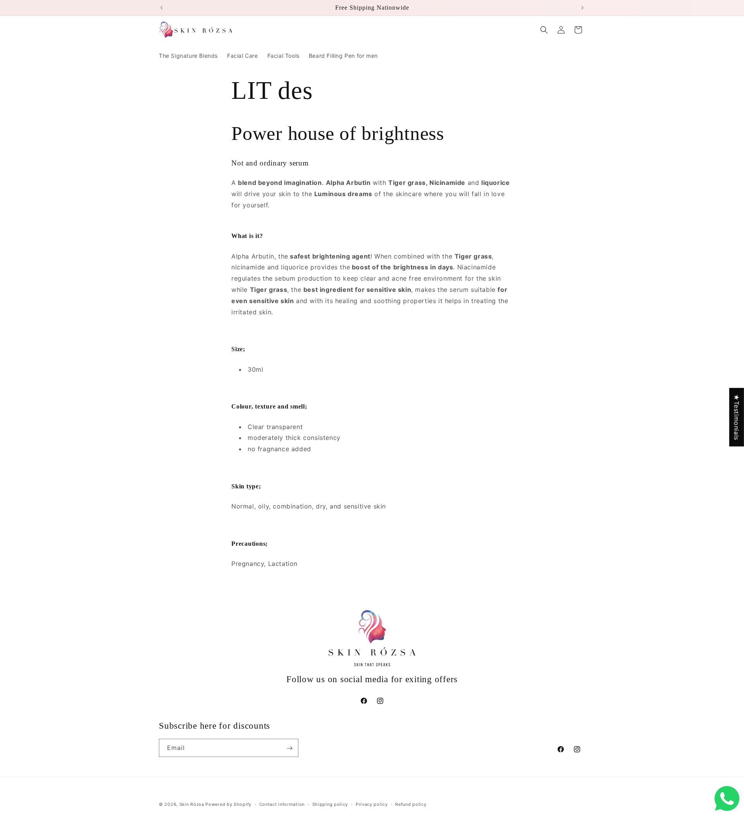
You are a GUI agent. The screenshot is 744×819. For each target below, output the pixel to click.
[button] (544, 29)
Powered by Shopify (228, 804)
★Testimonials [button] (737, 417)
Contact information (282, 804)
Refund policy (410, 804)
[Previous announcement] (161, 7)
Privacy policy (372, 804)
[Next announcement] (582, 7)
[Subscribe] (289, 748)
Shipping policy (330, 804)
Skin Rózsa (191, 804)
